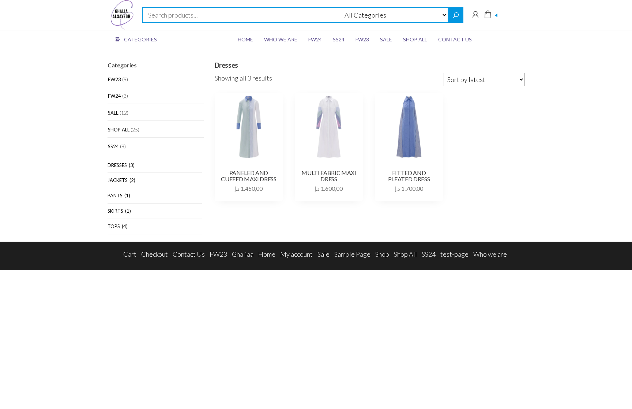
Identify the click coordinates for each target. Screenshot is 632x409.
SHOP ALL (118, 130)
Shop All (415, 39)
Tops (118, 226)
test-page (454, 254)
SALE (113, 113)
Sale (386, 39)
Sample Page (352, 254)
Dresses (121, 165)
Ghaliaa (242, 254)
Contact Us (455, 39)
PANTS (119, 195)
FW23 (362, 39)
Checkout (154, 254)
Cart (129, 254)
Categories (140, 39)
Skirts (119, 211)
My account (296, 254)
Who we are (280, 39)
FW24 (315, 39)
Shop (382, 254)
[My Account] (475, 14)
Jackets (121, 180)
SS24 (339, 39)
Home (245, 39)
